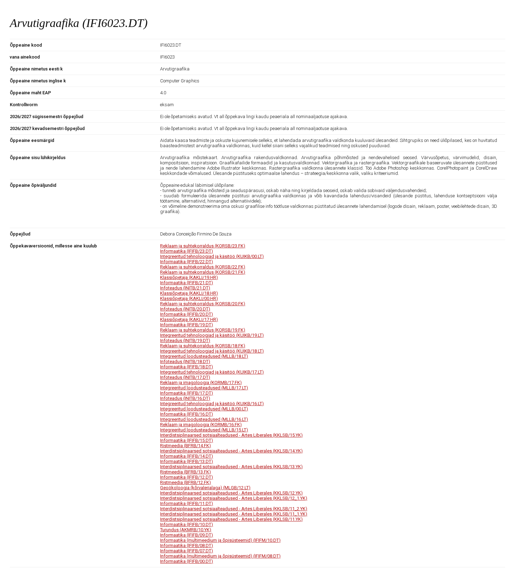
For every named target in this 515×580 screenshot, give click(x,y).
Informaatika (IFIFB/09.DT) (186, 535)
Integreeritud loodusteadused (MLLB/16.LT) (204, 419)
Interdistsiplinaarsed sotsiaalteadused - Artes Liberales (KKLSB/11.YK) (231, 519)
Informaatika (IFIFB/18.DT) (186, 366)
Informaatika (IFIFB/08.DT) (186, 545)
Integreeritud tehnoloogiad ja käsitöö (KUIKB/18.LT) (212, 351)
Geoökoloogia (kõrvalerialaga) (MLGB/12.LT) (205, 487)
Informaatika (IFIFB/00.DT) (186, 561)
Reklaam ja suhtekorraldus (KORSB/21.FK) (202, 272)
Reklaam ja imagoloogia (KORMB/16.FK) (201, 424)
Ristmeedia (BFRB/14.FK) (185, 445)
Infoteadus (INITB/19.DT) (185, 340)
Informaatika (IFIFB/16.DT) (186, 414)
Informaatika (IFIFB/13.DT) (186, 461)
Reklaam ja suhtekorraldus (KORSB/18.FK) (202, 345)
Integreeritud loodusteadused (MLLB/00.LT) (204, 408)
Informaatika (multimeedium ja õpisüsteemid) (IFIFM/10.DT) (220, 540)
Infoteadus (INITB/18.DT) (185, 361)
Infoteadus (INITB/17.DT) (185, 377)
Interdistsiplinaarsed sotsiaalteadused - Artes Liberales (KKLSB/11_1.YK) (233, 514)
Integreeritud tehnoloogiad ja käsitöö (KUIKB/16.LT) (212, 403)
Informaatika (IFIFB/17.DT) (186, 393)
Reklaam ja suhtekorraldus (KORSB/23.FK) (202, 245)
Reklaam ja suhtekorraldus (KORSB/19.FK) (202, 330)
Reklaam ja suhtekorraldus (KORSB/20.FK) (202, 303)
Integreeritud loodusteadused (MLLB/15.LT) (204, 429)
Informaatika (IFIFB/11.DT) (186, 503)
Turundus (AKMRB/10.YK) (185, 529)
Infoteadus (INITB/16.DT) (185, 398)
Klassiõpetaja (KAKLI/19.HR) (189, 277)
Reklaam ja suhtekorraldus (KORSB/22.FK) (202, 266)
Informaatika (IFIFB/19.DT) (186, 324)
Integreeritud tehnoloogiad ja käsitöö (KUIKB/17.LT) (212, 372)
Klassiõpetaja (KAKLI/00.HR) (189, 298)
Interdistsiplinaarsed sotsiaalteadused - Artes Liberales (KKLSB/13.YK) (231, 466)
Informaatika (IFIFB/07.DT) (186, 550)
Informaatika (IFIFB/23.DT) (186, 251)
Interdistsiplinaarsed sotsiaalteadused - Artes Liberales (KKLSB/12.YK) (231, 493)
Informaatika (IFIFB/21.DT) (186, 282)
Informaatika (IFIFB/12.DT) (186, 477)
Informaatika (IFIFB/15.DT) (186, 440)
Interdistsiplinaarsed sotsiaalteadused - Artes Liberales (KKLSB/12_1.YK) (233, 498)
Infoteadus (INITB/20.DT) (185, 309)
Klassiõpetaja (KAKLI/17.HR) (189, 319)
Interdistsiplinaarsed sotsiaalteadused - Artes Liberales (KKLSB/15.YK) (231, 435)
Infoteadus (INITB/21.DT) (185, 288)
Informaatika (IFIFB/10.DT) (186, 524)
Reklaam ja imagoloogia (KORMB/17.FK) (201, 382)
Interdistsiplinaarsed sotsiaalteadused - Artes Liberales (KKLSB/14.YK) (231, 450)
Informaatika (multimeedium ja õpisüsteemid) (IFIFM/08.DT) (220, 556)
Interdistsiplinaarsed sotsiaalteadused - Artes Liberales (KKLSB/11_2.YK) (233, 508)
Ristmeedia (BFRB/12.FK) (185, 482)
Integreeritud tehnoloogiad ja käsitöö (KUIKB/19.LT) (212, 335)
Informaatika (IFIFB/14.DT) (186, 456)
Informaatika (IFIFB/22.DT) (186, 261)
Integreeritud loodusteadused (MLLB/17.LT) (204, 387)
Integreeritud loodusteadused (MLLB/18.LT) (204, 356)
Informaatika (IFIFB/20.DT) (186, 314)
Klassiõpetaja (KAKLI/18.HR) (189, 293)
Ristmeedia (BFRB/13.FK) (185, 472)
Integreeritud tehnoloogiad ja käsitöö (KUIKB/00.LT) (212, 256)
